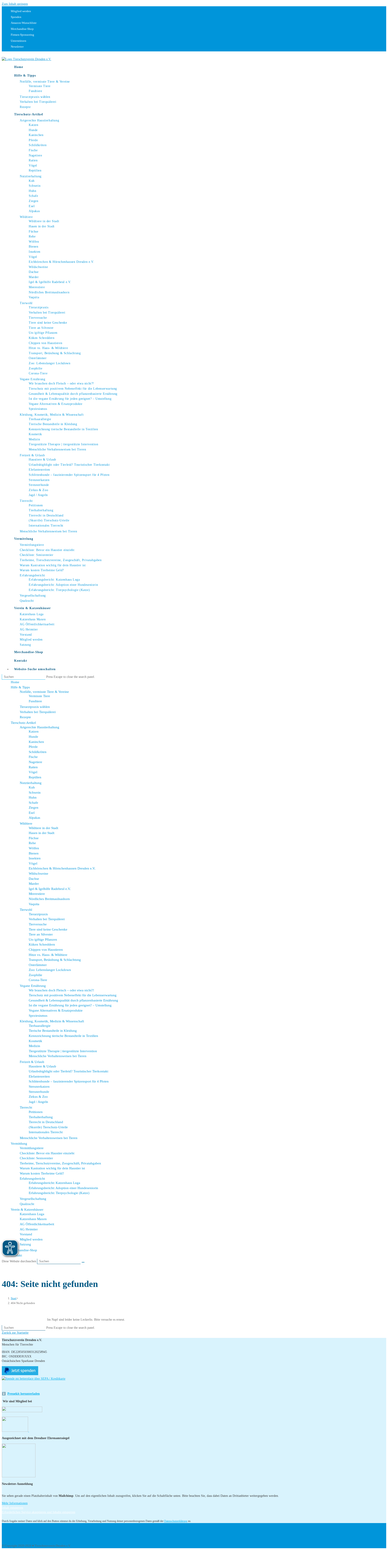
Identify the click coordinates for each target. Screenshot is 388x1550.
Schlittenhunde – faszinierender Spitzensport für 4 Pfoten (69, 1081)
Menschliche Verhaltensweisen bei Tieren (57, 1056)
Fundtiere (35, 701)
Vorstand (26, 1234)
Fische (33, 757)
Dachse (34, 878)
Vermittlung (19, 1143)
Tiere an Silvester (41, 934)
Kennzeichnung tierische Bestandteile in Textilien (63, 1036)
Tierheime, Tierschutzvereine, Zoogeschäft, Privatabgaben (60, 1163)
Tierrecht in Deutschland (46, 1122)
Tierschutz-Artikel (23, 723)
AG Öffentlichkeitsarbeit (37, 1224)
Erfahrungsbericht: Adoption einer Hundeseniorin (63, 1188)
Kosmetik (35, 1041)
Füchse (34, 838)
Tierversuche (38, 924)
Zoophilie (35, 975)
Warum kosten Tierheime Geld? (42, 1173)
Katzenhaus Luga (32, 1214)
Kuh (32, 787)
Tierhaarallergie (40, 1025)
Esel (32, 813)
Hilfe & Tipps (20, 687)
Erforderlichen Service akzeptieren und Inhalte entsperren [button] (38, 1512)
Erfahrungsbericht (32, 1178)
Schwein (35, 792)
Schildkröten (37, 752)
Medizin (34, 1046)
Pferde (33, 747)
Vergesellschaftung (33, 1199)
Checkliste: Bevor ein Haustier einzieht (47, 1153)
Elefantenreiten (39, 1076)
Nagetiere (35, 762)
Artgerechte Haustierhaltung (39, 727)
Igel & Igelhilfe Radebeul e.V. (50, 889)
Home (15, 682)
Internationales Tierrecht (46, 1132)
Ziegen (33, 807)
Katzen (34, 731)
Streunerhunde (39, 1091)
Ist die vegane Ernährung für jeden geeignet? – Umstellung (70, 1005)
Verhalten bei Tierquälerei (38, 712)
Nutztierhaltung (31, 783)
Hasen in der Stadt (41, 833)
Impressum (17, 1527)
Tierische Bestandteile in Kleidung (53, 1030)
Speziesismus (38, 1015)
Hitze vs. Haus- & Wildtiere (48, 955)
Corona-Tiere (38, 980)
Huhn (33, 797)
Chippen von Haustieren (46, 949)
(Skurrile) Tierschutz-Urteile (48, 1127)
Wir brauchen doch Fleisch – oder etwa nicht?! (61, 990)
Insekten (35, 858)
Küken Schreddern (42, 944)
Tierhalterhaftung (41, 1117)
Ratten (33, 767)
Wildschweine (38, 873)
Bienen (34, 853)
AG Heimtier (29, 1229)
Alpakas (34, 817)
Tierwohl (26, 909)
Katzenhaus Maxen (33, 1219)
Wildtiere (26, 823)
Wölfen (34, 848)
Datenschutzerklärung (175, 1521)
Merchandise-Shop (24, 1250)
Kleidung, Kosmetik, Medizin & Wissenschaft (52, 1021)
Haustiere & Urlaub (42, 1066)
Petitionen (36, 1112)
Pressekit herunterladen (23, 1393)
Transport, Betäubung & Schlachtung (55, 960)
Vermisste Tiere (39, 696)
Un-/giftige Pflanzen (43, 939)
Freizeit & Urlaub (32, 1062)
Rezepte (25, 717)
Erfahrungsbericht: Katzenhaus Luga (54, 1183)
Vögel (33, 772)
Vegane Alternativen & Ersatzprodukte (56, 1010)
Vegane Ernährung (33, 986)
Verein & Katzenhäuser (27, 1209)
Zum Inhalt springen (15, 4)
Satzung (25, 1244)
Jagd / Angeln (38, 1102)
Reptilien (35, 777)
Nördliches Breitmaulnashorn (49, 899)
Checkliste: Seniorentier (36, 1158)
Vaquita (34, 904)
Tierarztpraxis (38, 914)
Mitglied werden (31, 1239)
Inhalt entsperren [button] (12, 1507)
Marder (34, 883)
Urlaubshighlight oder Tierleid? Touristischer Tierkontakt (68, 1071)
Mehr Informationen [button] (15, 1503)
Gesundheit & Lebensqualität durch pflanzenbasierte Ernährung (73, 1000)
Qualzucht (27, 1204)
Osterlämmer (38, 965)
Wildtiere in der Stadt (43, 828)
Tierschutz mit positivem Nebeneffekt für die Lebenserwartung (73, 995)
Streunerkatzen (39, 1086)
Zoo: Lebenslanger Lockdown (50, 970)
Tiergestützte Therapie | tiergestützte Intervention (63, 1051)
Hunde (33, 736)
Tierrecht (26, 1107)
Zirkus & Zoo (38, 1096)
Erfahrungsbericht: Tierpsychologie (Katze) (59, 1193)
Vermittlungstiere (32, 1148)
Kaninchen (36, 742)
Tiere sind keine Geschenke (48, 929)
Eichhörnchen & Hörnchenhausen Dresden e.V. (62, 868)
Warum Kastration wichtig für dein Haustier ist (52, 1168)
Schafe (33, 802)
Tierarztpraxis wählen (35, 707)
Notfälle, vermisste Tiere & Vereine (44, 692)
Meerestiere (37, 894)
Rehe (32, 843)
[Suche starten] (83, 1262)
